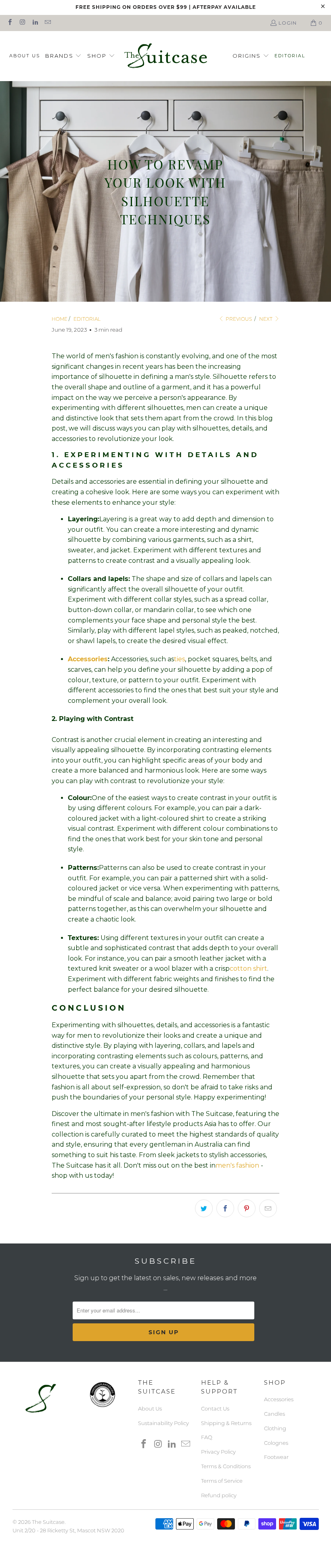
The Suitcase (48, 1522)
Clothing (275, 1428)
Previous (238, 319)
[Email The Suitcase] (47, 23)
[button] (63, 56)
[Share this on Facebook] (225, 1208)
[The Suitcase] (165, 56)
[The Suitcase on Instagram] (22, 23)
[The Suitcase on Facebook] (9, 23)
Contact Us (215, 1408)
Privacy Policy (218, 1451)
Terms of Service (222, 1480)
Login (288, 23)
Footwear (276, 1457)
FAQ (206, 1437)
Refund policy (219, 1495)
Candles (274, 1414)
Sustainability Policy (163, 1423)
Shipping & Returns (226, 1423)
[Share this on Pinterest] (247, 1208)
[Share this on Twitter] (204, 1208)
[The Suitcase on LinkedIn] (34, 23)
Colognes (276, 1443)
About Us (150, 1408)
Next (266, 319)
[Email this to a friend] (268, 1208)
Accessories (278, 1399)
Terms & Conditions (226, 1466)
